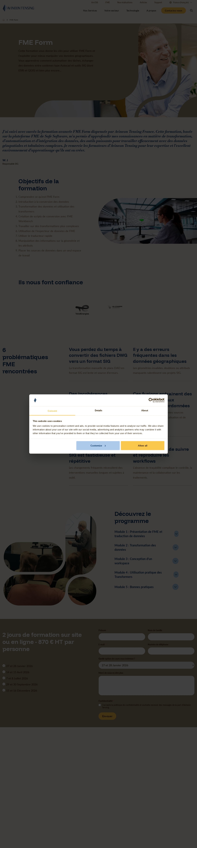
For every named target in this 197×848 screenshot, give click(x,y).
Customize (96, 445)
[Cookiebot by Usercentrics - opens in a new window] (150, 400)
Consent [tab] (52, 411)
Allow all (142, 445)
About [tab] (144, 410)
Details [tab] (98, 410)
